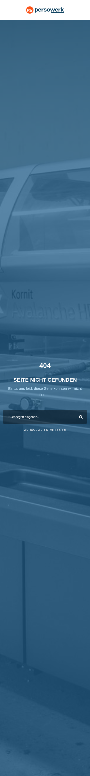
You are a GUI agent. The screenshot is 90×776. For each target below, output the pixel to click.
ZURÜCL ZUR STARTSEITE (45, 429)
